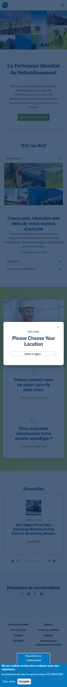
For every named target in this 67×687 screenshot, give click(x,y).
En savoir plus (55, 674)
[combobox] (33, 353)
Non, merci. (9, 681)
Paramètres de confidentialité (33, 658)
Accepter (24, 681)
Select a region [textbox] (32, 353)
